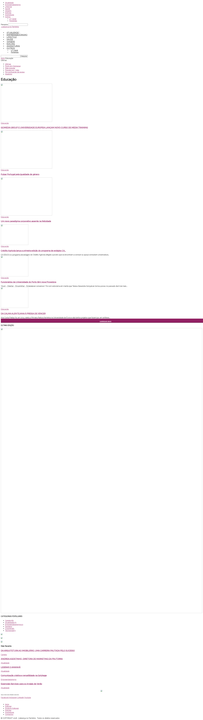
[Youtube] (19, 33)
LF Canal (12, 19)
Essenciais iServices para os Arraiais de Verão (21, 684)
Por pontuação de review (15, 72)
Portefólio (13, 21)
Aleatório (8, 74)
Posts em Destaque (13, 66)
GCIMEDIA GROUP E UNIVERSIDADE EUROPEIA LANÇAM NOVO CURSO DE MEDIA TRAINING (44, 127)
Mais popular (10, 68)
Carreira (9, 621)
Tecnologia (10, 631)
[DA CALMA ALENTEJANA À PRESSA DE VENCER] (14, 307)
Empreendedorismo (13, 5)
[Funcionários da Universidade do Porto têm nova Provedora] (14, 276)
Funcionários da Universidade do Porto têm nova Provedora (28, 282)
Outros (7, 17)
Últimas (8, 64)
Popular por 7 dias (12, 70)
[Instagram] (14, 33)
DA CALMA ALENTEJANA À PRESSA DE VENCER (23, 313)
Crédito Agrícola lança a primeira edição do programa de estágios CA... (33, 250)
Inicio (3, 58)
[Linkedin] (16, 33)
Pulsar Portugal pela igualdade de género (20, 174)
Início (7, 704)
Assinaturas (9, 15)
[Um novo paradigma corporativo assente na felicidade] (26, 215)
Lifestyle (8, 7)
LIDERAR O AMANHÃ (11, 667)
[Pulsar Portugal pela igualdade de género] (26, 168)
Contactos (9, 714)
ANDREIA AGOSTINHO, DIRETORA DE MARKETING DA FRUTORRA (32, 659)
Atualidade (9, 3)
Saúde (7, 9)
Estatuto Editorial (12, 708)
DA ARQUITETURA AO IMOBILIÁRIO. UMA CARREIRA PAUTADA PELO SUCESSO (38, 650)
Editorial (8, 706)
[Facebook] (12, 33)
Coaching (9, 629)
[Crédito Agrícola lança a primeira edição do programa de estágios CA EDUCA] (14, 244)
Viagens (8, 11)
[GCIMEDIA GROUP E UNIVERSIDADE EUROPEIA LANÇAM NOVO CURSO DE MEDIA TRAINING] (26, 121)
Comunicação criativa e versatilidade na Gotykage (24, 675)
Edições (8, 13)
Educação (5, 123)
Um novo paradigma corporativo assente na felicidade (26, 221)
